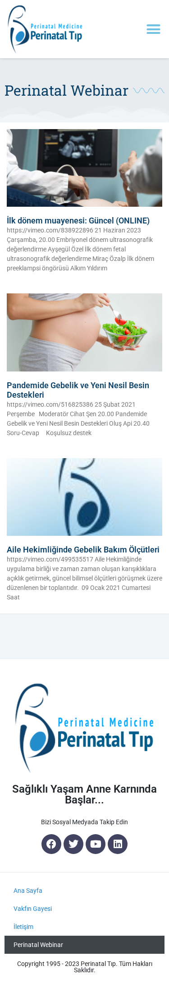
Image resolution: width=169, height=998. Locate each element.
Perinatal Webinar (38, 944)
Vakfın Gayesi (33, 908)
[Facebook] (51, 844)
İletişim (23, 926)
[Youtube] (95, 844)
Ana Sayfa (28, 890)
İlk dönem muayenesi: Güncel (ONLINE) (78, 220)
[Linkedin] (118, 844)
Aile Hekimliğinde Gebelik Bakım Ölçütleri (83, 549)
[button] (153, 29)
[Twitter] (73, 844)
